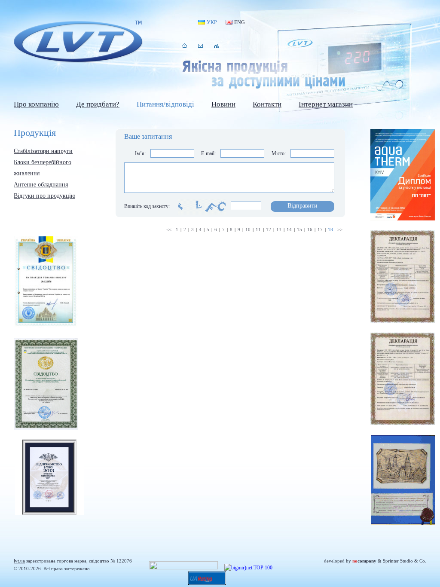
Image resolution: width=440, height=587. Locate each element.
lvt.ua (78, 42)
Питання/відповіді (165, 104)
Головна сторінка (184, 45)
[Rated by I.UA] (183, 568)
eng (239, 22)
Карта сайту (216, 45)
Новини (223, 104)
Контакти (200, 45)
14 (289, 229)
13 (278, 229)
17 (320, 229)
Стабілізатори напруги (43, 151)
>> (339, 229)
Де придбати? (97, 104)
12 (268, 229)
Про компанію (36, 104)
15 (299, 229)
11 (258, 229)
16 (309, 229)
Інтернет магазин (326, 104)
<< (168, 229)
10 (248, 229)
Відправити (302, 205)
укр (212, 22)
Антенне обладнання (41, 184)
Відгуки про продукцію (44, 196)
